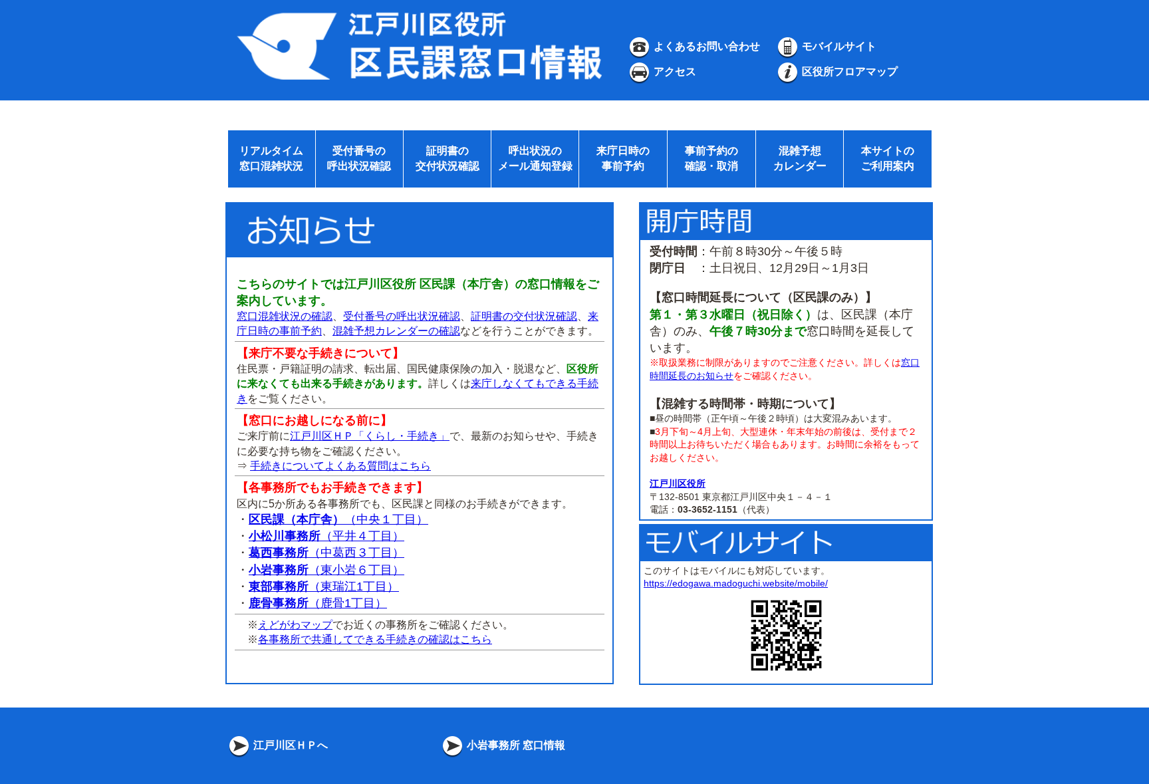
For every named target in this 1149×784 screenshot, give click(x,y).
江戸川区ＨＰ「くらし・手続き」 (369, 436)
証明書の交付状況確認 (524, 316)
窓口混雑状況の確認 (284, 316)
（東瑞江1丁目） (324, 586)
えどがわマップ (295, 624)
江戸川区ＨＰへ (289, 745)
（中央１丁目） (338, 519)
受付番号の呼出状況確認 (401, 316)
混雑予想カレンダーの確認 (396, 330)
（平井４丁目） (326, 536)
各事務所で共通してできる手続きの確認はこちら (375, 639)
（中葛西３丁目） (326, 552)
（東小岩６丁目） (326, 570)
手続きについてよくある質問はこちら (340, 465)
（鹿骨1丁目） (318, 603)
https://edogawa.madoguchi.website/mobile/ (736, 583)
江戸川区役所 (677, 483)
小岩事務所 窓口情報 (514, 745)
